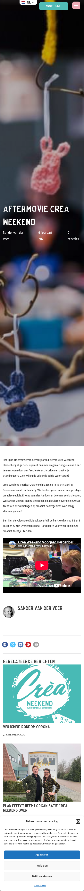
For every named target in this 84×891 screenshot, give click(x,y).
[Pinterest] (28, 644)
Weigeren (42, 865)
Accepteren (42, 854)
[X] (13, 644)
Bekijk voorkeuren (42, 876)
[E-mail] (36, 644)
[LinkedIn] (20, 644)
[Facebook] (5, 644)
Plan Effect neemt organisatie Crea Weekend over (35, 808)
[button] (78, 822)
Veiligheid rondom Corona (26, 727)
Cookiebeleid (40, 885)
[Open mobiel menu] (76, 5)
